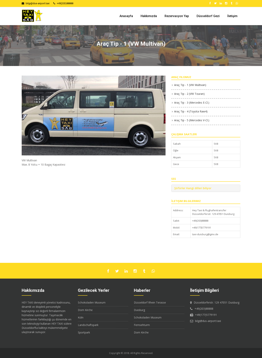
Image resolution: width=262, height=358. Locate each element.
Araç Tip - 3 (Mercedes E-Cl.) (191, 102)
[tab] (205, 188)
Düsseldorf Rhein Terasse (150, 302)
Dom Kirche (85, 310)
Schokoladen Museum (91, 302)
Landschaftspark (88, 325)
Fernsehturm (142, 325)
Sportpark (84, 332)
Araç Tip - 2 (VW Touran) (189, 94)
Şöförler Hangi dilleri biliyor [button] (192, 188)
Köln (80, 317)
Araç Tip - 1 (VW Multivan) (190, 85)
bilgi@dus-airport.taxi (37, 3)
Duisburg (139, 310)
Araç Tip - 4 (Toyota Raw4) (191, 111)
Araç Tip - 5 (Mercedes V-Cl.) (191, 120)
